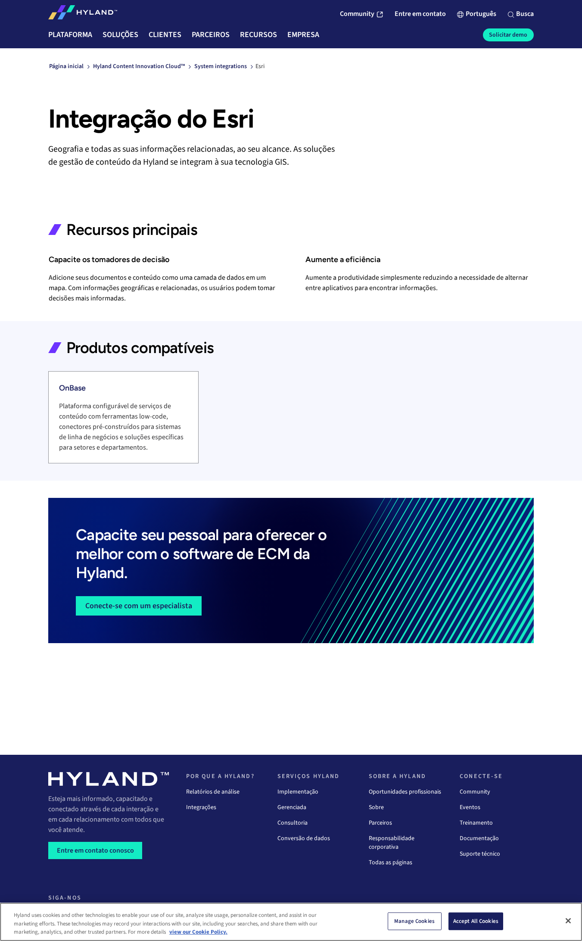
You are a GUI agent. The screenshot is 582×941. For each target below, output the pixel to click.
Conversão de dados (303, 838)
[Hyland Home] (82, 14)
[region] (291, 922)
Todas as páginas (390, 862)
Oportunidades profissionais (405, 792)
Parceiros (380, 823)
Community (475, 792)
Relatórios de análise (213, 792)
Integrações (201, 807)
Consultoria (292, 823)
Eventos (470, 807)
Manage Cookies (414, 921)
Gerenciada (291, 807)
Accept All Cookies (475, 921)
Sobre (376, 807)
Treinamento (476, 823)
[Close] (568, 920)
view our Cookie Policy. (198, 932)
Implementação (297, 792)
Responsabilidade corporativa (391, 842)
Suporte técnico (480, 854)
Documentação (479, 838)
